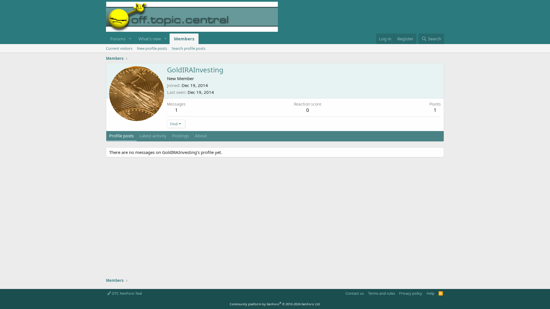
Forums (117, 38)
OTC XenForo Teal (126, 293)
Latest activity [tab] (153, 135)
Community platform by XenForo (275, 304)
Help (431, 293)
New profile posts (152, 48)
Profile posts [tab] (121, 135)
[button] (130, 38)
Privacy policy (410, 293)
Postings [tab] (180, 135)
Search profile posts (188, 48)
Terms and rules (381, 293)
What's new (149, 38)
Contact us (354, 293)
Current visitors (119, 48)
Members (184, 38)
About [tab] (201, 135)
